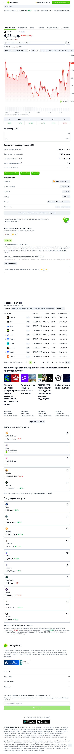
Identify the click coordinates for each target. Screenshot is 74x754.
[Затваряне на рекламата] (67, 445)
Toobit (6, 252)
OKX (64, 250)
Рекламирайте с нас (11, 221)
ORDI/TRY (36, 347)
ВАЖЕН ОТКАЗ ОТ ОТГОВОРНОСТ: (15, 727)
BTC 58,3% (65, 10)
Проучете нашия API (22, 114)
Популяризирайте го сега (42, 493)
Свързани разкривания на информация (15, 305)
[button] (63, 186)
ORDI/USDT (37, 317)
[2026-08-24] (68, 50)
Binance (28, 249)
